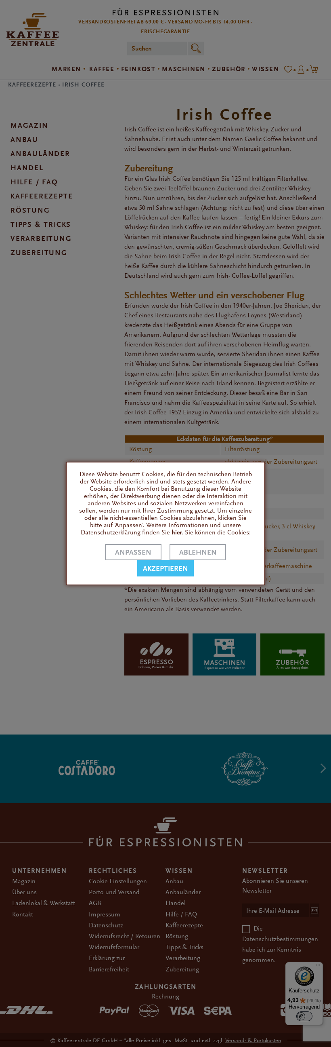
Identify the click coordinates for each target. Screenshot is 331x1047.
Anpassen (133, 552)
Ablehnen (198, 552)
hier (177, 532)
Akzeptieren (165, 568)
